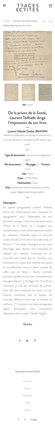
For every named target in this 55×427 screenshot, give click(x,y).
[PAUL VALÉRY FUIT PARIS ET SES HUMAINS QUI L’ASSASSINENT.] (44, 21)
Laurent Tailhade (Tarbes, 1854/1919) (28, 131)
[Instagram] (25, 420)
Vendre (27, 388)
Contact (27, 410)
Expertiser (27, 395)
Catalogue (6, 21)
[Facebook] (18, 420)
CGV (27, 402)
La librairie (27, 381)
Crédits (34, 419)
